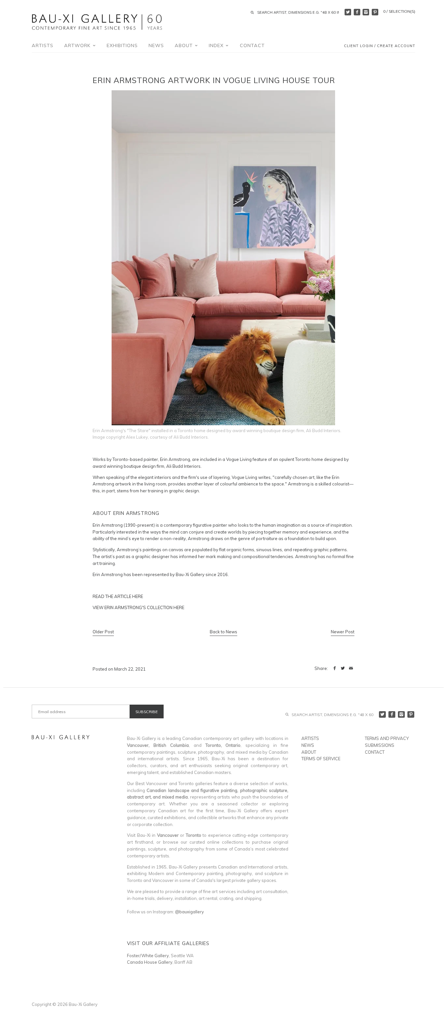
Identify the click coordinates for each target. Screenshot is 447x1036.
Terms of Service (320, 758)
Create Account (396, 46)
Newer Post (342, 631)
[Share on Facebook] (334, 668)
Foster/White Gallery (148, 955)
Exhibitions (122, 45)
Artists (42, 45)
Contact (252, 45)
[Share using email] (351, 668)
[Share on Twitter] (343, 668)
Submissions (379, 745)
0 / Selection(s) (399, 11)
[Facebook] (357, 12)
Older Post (103, 631)
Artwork (78, 45)
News (156, 45)
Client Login (358, 46)
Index (217, 45)
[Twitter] (348, 12)
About (184, 45)
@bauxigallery (189, 911)
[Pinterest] (375, 12)
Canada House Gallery (149, 962)
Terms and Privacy (387, 738)
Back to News (223, 631)
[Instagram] (366, 12)
